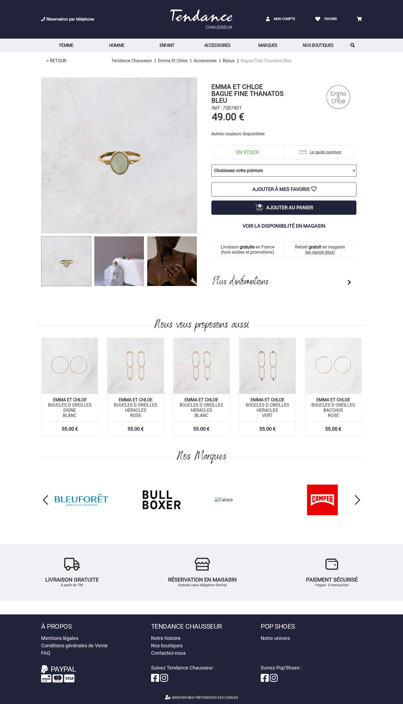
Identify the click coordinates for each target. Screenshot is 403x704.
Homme (116, 45)
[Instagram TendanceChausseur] (164, 679)
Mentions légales (59, 638)
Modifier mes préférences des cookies (205, 698)
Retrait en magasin (320, 249)
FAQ (45, 653)
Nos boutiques (318, 45)
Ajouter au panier (289, 207)
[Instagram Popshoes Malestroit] (274, 679)
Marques (267, 45)
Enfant (167, 45)
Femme (66, 45)
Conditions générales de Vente (74, 645)
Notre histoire (166, 638)
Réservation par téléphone (69, 19)
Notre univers (275, 638)
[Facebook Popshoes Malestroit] (265, 679)
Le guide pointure (325, 152)
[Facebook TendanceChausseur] (155, 679)
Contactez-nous (168, 653)
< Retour (56, 60)
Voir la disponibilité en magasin (284, 226)
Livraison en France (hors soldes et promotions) (247, 249)
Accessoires (217, 45)
